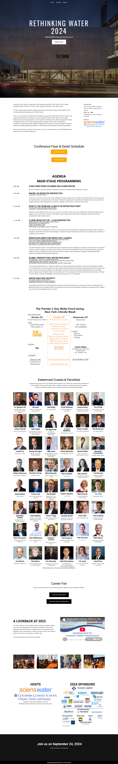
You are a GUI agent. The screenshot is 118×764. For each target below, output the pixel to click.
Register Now (59, 42)
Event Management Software (55, 762)
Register (65, 2)
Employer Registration (59, 595)
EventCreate (67, 762)
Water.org (83, 540)
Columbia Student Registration (59, 601)
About (52, 2)
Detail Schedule (59, 160)
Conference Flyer (59, 152)
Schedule (58, 2)
